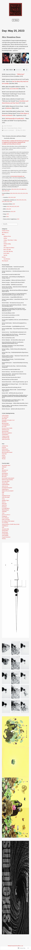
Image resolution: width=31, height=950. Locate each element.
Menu (16, 20)
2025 (6, 190)
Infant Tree (4, 505)
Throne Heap (5, 532)
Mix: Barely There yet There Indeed (10, 379)
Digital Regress (5, 489)
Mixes (19, 128)
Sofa (3, 527)
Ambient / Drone (7, 236)
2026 (8, 190)
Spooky (5, 255)
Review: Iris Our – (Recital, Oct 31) (14, 332)
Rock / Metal (6, 253)
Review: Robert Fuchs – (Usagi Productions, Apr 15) (15, 381)
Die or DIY (4, 426)
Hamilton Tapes (5, 500)
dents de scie (5, 486)
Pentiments (4, 516)
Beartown (4, 471)
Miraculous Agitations (7, 432)
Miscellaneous (5, 232)
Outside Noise (5, 434)
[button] (15, 58)
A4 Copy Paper (5, 417)
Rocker (3, 455)
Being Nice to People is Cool (8, 420)
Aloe (3, 468)
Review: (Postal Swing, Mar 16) (11, 387)
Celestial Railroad (6, 425)
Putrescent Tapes (6, 519)
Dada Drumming (5, 484)
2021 (20, 189)
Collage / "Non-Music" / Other (10, 240)
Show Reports (5, 260)
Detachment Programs (7, 487)
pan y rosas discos (6, 514)
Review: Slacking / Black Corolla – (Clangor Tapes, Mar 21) (14, 390)
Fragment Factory (6, 495)
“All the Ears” (20, 74)
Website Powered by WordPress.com (15, 945)
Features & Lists (5, 230)
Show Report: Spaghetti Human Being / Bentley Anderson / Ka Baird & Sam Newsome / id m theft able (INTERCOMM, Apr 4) (15, 396)
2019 (15, 189)
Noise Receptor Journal (7, 452)
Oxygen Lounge (5, 436)
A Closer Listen (5, 415)
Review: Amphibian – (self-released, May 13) (13, 280)
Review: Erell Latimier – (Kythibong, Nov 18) (13, 326)
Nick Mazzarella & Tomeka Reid (14, 118)
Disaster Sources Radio (7, 428)
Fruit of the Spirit (5, 497)
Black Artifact (5, 475)
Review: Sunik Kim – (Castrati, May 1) (12, 284)
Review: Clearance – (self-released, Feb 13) (13, 408)
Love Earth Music (6, 508)
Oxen (3, 513)
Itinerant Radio (5, 431)
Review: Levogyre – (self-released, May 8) (13, 282)
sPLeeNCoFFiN (5, 529)
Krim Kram (4, 506)
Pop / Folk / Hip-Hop (8, 251)
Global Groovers (5, 429)
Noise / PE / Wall (7, 249)
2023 (25, 189)
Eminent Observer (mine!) (7, 490)
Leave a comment (9, 130)
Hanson (4, 502)
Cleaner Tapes (5, 482)
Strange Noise (5, 530)
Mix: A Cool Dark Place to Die (8, 337)
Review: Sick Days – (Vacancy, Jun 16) (12, 371)
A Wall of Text (5, 446)
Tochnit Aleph (5, 533)
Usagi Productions (6, 537)
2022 (21, 193)
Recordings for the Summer (8, 521)
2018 (12, 189)
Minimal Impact (5, 510)
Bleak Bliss (4, 421)
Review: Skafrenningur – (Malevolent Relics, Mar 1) (15, 403)
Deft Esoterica (5, 449)
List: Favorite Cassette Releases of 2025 (10, 315)
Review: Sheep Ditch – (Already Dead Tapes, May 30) (14, 374)
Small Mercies (5, 525)
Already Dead (5, 470)
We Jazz (3, 458)
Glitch (5, 245)
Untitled (4, 457)
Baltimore (9, 108)
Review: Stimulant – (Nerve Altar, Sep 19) (13, 340)
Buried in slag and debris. (7, 479)
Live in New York (14, 88)
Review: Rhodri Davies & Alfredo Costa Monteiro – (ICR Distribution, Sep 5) (13, 343)
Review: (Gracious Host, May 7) (11, 377)
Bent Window (5, 473)
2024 (3, 190)
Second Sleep (5, 522)
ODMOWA (4, 511)
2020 (17, 189)
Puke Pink (4, 453)
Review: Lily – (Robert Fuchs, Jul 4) (11, 268)
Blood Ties (4, 476)
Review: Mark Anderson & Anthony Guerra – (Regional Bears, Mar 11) (13, 400)
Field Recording (7, 243)
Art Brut (5, 238)
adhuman (4, 467)
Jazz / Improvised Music (10, 128)
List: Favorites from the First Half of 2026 (11, 274)
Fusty (3, 498)
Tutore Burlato (5, 535)
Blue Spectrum (5, 423)
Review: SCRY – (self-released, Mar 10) (12, 393)
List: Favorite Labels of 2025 (8, 317)
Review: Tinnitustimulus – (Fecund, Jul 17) (13, 266)
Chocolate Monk (5, 481)
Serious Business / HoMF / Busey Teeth (10, 524)
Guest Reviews (7, 259)
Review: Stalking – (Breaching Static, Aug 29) (14, 349)
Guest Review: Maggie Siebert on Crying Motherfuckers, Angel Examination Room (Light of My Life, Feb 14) (14, 294)
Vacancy (4, 538)
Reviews (4, 257)
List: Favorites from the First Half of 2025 (11, 369)
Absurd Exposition (6, 465)
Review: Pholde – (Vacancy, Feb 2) (13, 302)
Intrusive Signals (6, 450)
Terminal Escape (5, 437)
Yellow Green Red (6, 439)
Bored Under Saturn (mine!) (8, 478)
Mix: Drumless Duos (11, 37)
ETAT (3, 492)
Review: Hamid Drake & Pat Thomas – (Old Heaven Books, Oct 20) (14, 335)
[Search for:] (10, 224)
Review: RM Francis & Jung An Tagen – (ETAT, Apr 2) (15, 385)
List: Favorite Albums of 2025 (8, 313)
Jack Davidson (8, 126)
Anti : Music (4, 418)
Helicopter (4, 503)
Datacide (4, 447)
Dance (5, 242)
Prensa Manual (5, 517)
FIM (3, 494)
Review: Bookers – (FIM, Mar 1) (12, 297)
